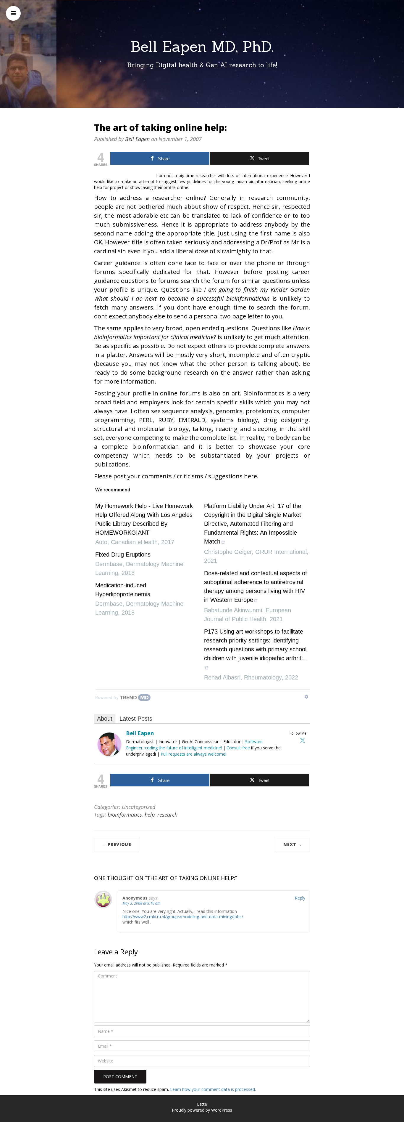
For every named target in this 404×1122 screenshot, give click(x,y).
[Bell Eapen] (109, 744)
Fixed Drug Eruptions (123, 554)
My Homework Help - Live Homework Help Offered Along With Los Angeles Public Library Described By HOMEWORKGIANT (144, 519)
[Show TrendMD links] (306, 696)
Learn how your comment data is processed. (213, 1089)
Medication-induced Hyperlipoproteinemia (123, 589)
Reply (300, 898)
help (150, 814)
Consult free (239, 748)
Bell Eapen (137, 138)
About (104, 718)
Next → (292, 844)
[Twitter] (302, 740)
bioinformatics (125, 814)
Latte (202, 1104)
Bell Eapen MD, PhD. (202, 46)
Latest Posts (135, 718)
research (167, 814)
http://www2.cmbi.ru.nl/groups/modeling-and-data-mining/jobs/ (182, 916)
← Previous (116, 844)
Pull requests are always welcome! (193, 754)
